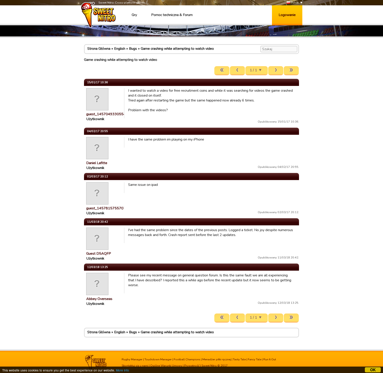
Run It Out (269, 359)
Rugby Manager (132, 359)
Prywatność (191, 366)
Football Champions (187, 359)
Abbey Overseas (99, 298)
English (119, 48)
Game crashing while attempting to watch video (177, 48)
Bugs (133, 48)
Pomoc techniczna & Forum (172, 14)
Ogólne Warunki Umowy (166, 366)
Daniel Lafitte (96, 163)
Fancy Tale (254, 359)
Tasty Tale (239, 359)
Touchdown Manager (158, 359)
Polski (294, 3)
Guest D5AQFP (98, 253)
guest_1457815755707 (106, 208)
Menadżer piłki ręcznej (216, 359)
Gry (134, 14)
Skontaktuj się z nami (135, 366)
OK (373, 369)
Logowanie (287, 14)
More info (122, 370)
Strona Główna (98, 48)
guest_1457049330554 (106, 114)
